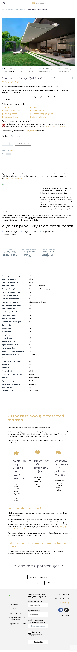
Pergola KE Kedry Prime (29, 252)
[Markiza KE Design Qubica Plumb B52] (10, 239)
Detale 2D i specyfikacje (12, 110)
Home (3, 9)
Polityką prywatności (35, 635)
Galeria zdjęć (8, 107)
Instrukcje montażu (38, 110)
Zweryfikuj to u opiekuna (13, 178)
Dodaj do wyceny (23, 144)
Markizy (22, 9)
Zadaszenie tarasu (13, 9)
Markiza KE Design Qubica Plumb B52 (10, 252)
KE (9, 154)
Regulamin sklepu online (17, 624)
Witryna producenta (39, 117)
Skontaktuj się (64, 603)
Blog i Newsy (13, 604)
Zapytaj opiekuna (31, 131)
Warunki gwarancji (10, 114)
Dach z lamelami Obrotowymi (30, 249)
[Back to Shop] (72, 78)
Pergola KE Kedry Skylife (48, 252)
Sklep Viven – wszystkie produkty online (17, 618)
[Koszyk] (3, 3)
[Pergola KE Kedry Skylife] (48, 239)
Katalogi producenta (11, 117)
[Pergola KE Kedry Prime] (29, 239)
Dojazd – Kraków (14, 609)
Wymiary (5, 136)
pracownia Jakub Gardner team (54, 127)
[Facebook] (60, 610)
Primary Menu (73, 3)
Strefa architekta (15, 613)
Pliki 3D (34, 107)
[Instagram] (66, 610)
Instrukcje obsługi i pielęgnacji (42, 114)
